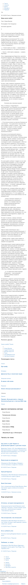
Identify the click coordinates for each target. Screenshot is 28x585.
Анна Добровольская (9, 354)
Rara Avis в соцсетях (10, 567)
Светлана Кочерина (9, 356)
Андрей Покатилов (9, 350)
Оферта (23, 583)
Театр (5, 353)
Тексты (6, 3)
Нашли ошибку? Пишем (7, 344)
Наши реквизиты (6, 581)
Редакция (6, 9)
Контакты (7, 564)
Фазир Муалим (8, 348)
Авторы (7, 562)
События (6, 5)
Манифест (7, 8)
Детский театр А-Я (9, 351)
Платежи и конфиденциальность (10, 583)
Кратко (6, 6)
